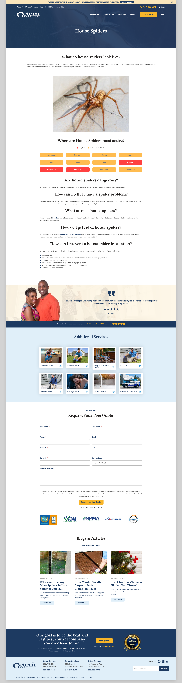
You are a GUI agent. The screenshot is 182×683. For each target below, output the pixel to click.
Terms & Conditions (58, 677)
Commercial (109, 14)
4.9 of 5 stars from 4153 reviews (98, 324)
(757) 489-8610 (95, 508)
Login (163, 7)
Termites (122, 14)
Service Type (97, 458)
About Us (20, 7)
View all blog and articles (91, 545)
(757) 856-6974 (94, 670)
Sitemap (89, 677)
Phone (43, 437)
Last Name (97, 426)
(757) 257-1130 (71, 670)
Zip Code (44, 458)
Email (94, 437)
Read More (47, 603)
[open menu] (162, 14)
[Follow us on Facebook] (159, 661)
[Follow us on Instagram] (167, 661)
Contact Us (60, 7)
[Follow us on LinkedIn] (163, 661)
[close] (172, 2)
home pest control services (70, 234)
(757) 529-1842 (149, 7)
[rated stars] (118, 324)
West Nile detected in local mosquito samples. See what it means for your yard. (83, 2)
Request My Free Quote (91, 502)
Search (164, 669)
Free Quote (148, 14)
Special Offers (49, 7)
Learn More (127, 2)
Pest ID (133, 14)
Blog (41, 7)
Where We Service (31, 7)
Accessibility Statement (75, 677)
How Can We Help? (47, 469)
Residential (94, 14)
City (94, 447)
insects (55, 218)
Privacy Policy (44, 677)
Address (44, 447)
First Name (45, 426)
